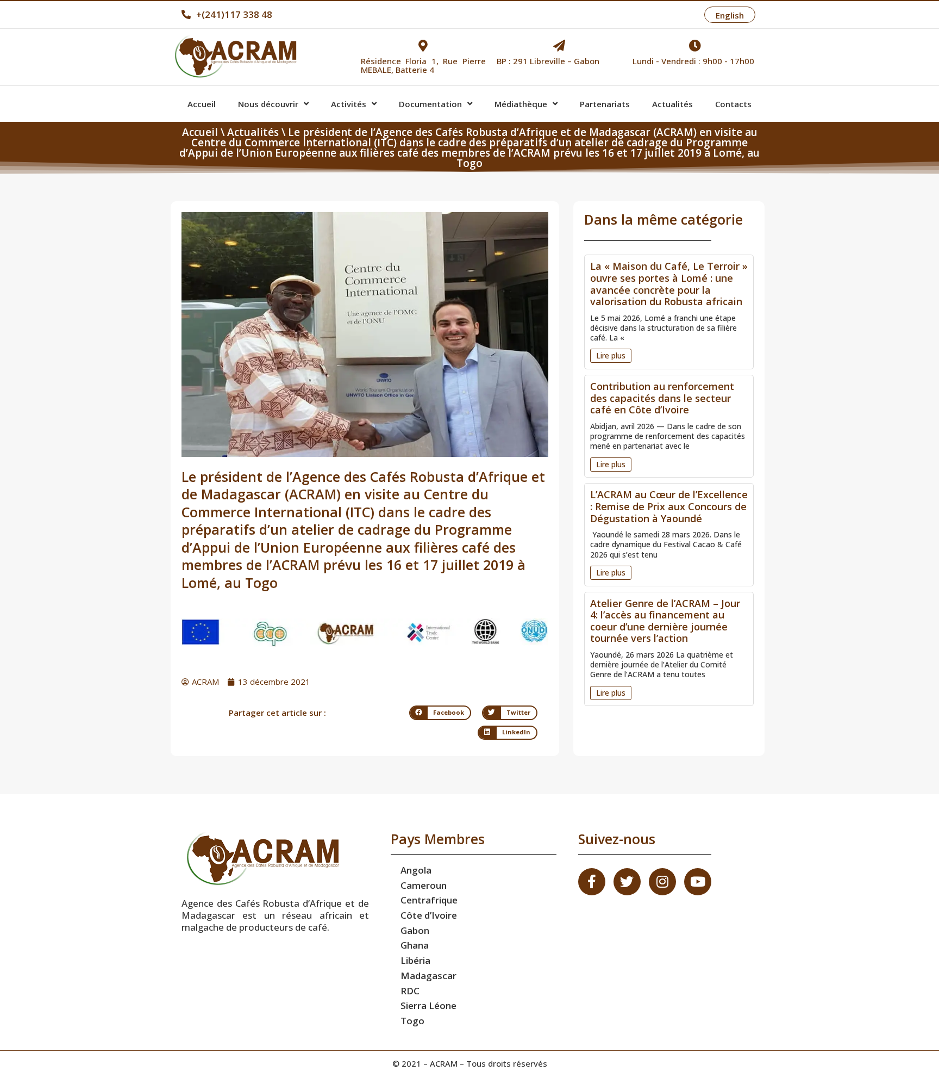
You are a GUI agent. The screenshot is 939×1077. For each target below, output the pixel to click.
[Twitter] (627, 881)
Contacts (733, 103)
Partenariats (605, 103)
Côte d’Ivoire (428, 915)
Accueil (201, 103)
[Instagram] (662, 881)
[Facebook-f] (591, 881)
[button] (610, 356)
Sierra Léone (428, 1005)
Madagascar (428, 975)
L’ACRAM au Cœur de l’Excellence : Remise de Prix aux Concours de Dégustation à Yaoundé (669, 506)
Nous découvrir (268, 103)
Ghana (414, 945)
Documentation (430, 103)
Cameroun (423, 885)
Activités (348, 103)
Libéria (415, 960)
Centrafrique (429, 900)
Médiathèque (520, 103)
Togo (412, 1020)
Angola (415, 870)
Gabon (414, 930)
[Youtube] (697, 881)
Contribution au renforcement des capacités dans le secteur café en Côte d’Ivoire (662, 398)
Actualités (672, 103)
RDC (410, 991)
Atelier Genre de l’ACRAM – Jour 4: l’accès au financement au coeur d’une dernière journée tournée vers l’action (665, 621)
